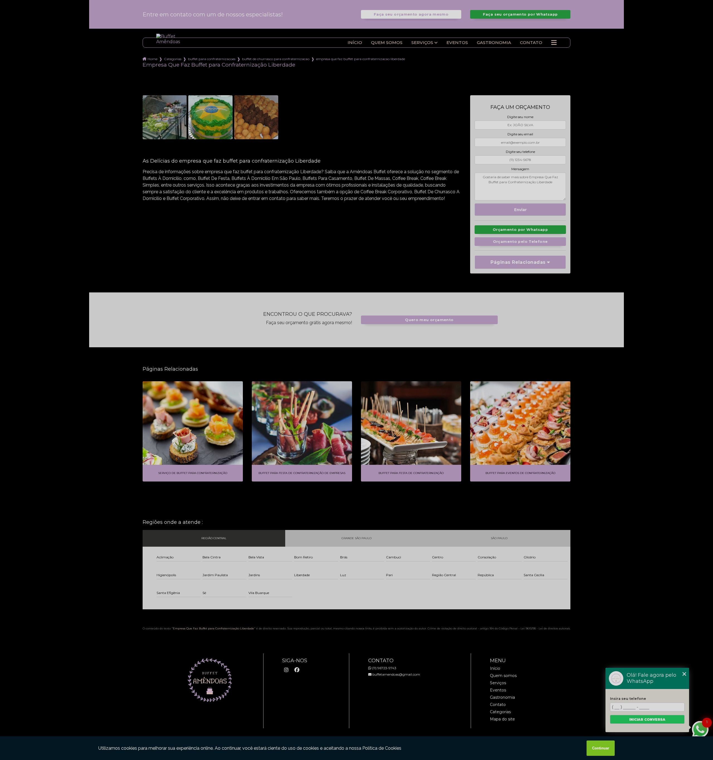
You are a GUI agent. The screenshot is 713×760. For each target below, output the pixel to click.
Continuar (600, 748)
